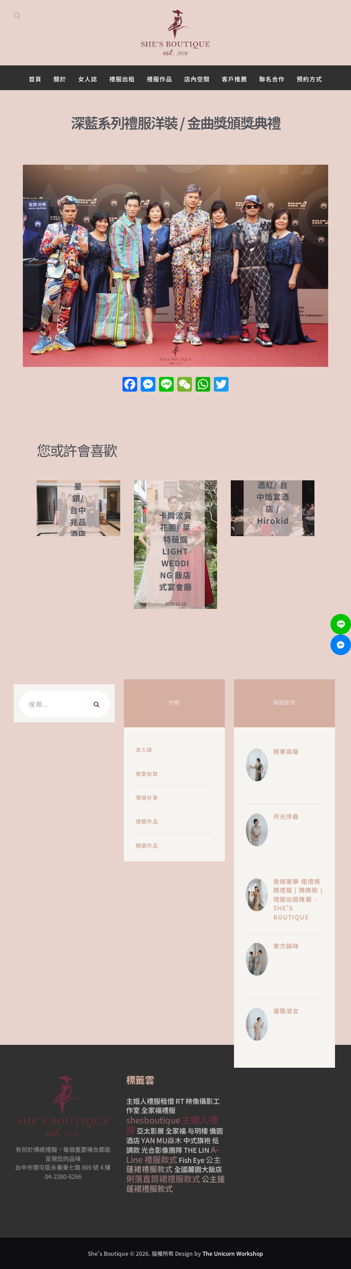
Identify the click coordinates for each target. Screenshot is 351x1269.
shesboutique (153, 1120)
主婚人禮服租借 (150, 1101)
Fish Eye (191, 1160)
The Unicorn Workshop (232, 1253)
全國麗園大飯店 (198, 1169)
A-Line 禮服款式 (172, 1154)
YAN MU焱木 (161, 1140)
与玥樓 (197, 1130)
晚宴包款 (147, 773)
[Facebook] (130, 385)
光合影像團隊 (161, 1150)
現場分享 (147, 797)
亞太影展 (150, 1130)
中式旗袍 (197, 1140)
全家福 (175, 1130)
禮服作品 (147, 821)
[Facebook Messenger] (340, 644)
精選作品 (147, 845)
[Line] (340, 624)
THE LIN (196, 1150)
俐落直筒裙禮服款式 (163, 1178)
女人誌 (144, 749)
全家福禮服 (158, 1110)
